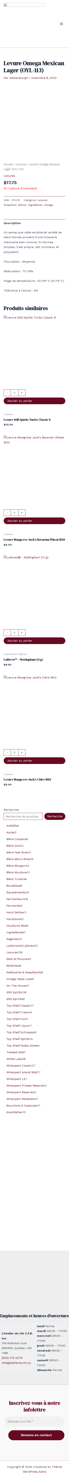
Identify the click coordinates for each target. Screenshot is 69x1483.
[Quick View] (34, 386)
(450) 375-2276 (12, 1358)
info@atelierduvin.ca (16, 1363)
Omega (48, 204)
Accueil (8, 164)
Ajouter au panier (19, 401)
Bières (22, 204)
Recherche (11, 810)
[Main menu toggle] (61, 24)
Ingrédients (35, 204)
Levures (21, 164)
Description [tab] (12, 223)
